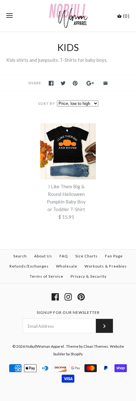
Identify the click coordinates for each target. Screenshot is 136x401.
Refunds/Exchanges (29, 266)
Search (20, 256)
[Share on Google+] (90, 83)
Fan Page (114, 256)
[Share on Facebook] (51, 83)
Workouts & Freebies (105, 266)
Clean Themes (95, 346)
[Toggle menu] (9, 15)
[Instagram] (68, 297)
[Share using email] (105, 83)
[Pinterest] (81, 297)
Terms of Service (46, 276)
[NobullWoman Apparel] (68, 16)
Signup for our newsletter (68, 312)
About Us (43, 256)
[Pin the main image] (75, 83)
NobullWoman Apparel (45, 346)
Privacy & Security (89, 276)
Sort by (46, 103)
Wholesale (66, 266)
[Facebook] (55, 297)
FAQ (63, 256)
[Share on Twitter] (63, 83)
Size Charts (86, 256)
